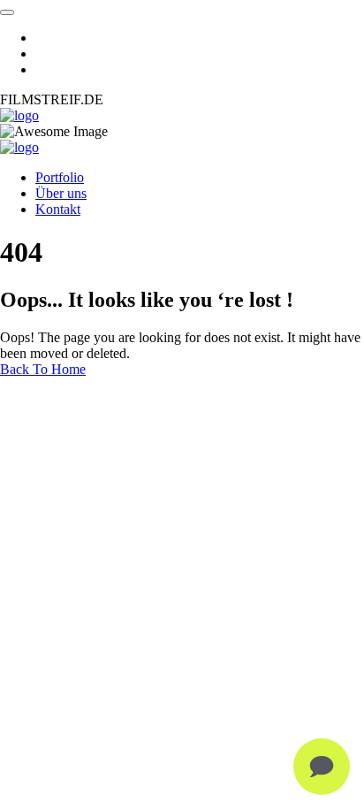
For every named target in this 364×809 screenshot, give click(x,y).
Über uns (61, 193)
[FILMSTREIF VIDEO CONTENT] (19, 115)
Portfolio (59, 177)
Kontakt (57, 209)
